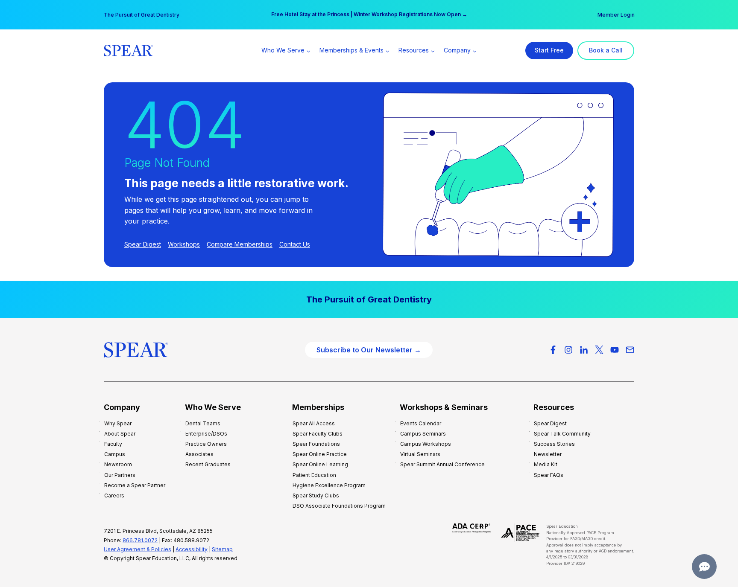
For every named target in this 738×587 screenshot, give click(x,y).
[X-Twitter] (599, 350)
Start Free (549, 50)
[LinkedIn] (584, 350)
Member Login (616, 15)
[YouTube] (614, 350)
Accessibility (192, 549)
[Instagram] (568, 350)
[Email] (630, 350)
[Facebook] (553, 350)
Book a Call (606, 50)
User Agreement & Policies (137, 549)
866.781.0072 (140, 540)
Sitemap (222, 549)
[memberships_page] (369, 299)
